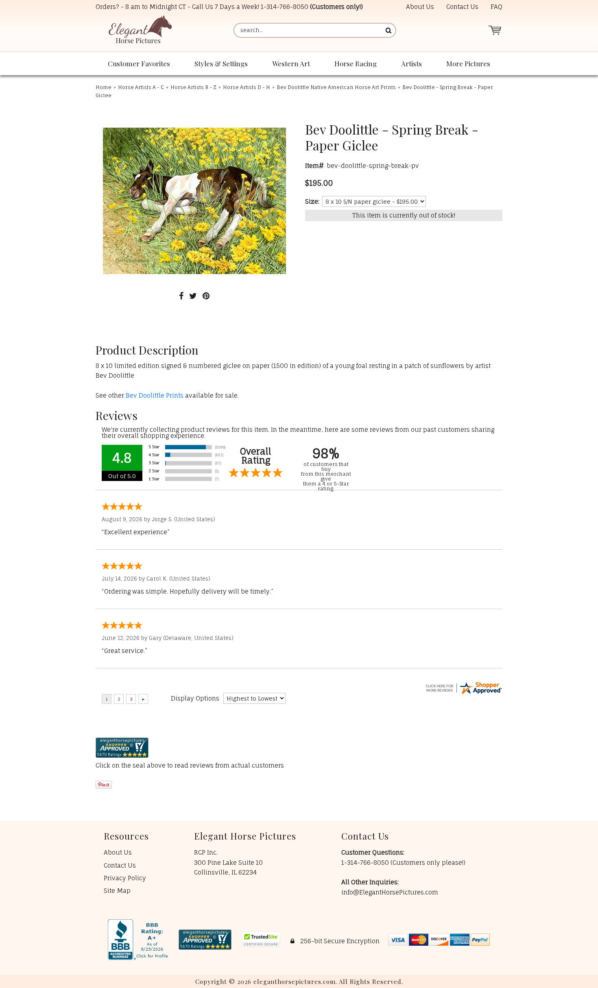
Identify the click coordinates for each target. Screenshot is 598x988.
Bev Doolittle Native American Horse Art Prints (336, 87)
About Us (420, 7)
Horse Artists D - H (246, 87)
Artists (411, 63)
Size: (312, 201)
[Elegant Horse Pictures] (140, 30)
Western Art (291, 63)
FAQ (496, 7)
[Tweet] (193, 296)
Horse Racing (355, 63)
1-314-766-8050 (284, 7)
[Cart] (494, 30)
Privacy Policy (125, 878)
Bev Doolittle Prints (154, 395)
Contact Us (462, 7)
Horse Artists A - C (141, 87)
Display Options (195, 698)
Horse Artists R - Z (193, 87)
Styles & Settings (221, 63)
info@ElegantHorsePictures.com (389, 892)
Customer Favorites (139, 63)
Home (103, 87)
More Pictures (468, 63)
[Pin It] (206, 296)
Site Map (117, 890)
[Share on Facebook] (181, 296)
